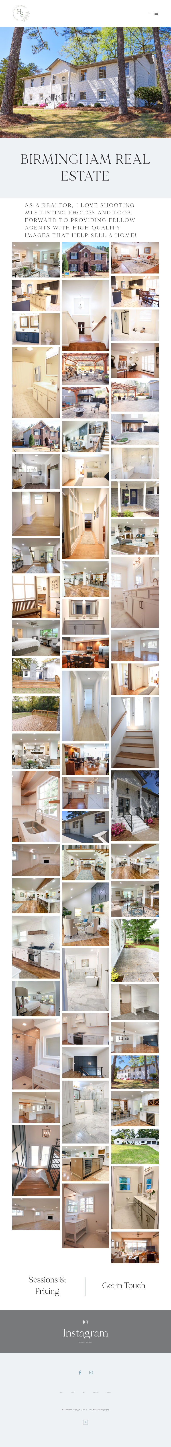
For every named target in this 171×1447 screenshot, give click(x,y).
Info (84, 1392)
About (72, 1392)
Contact (109, 1392)
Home (61, 1392)
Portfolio (95, 1392)
